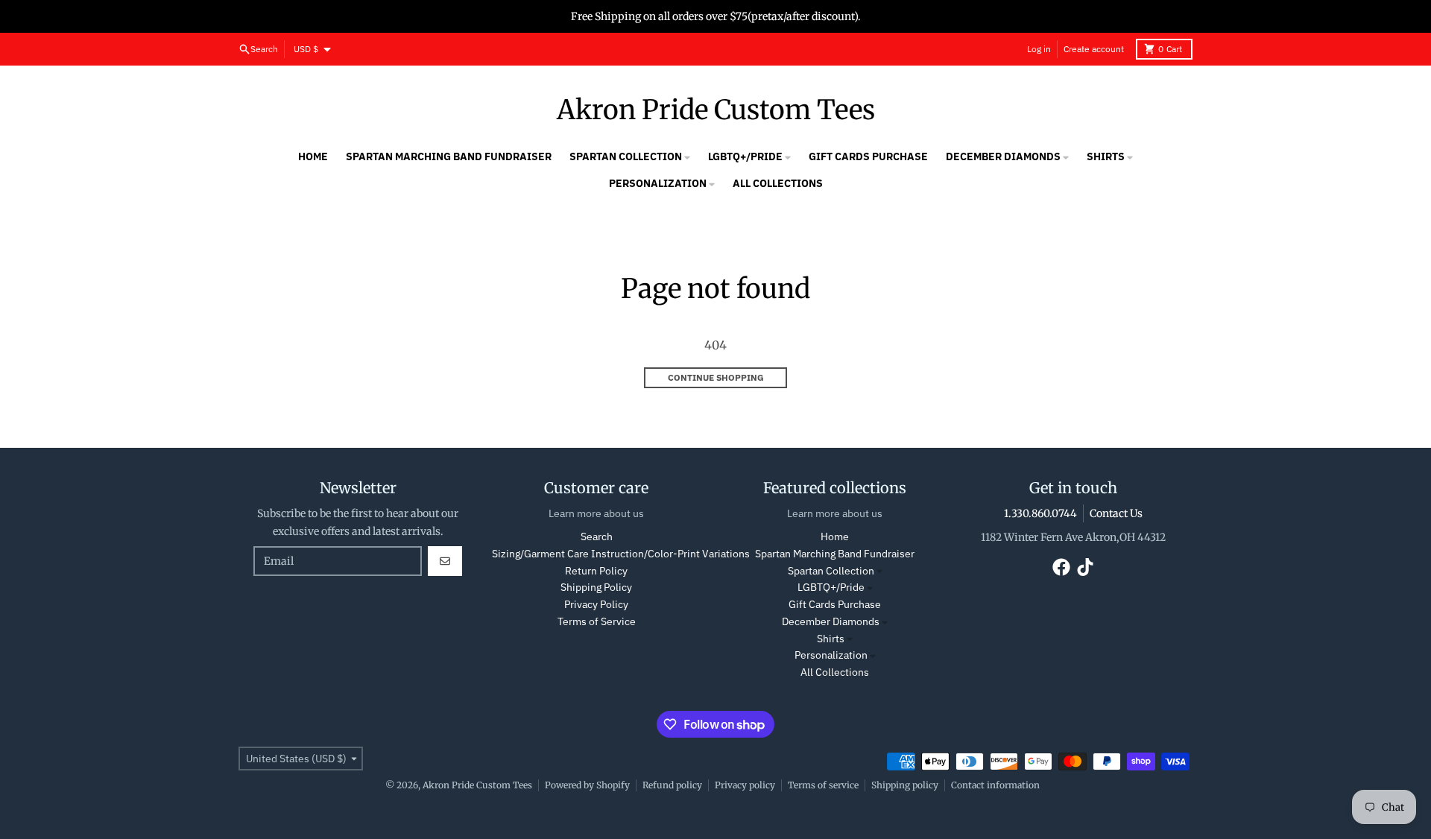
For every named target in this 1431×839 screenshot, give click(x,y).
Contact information (995, 785)
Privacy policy (745, 785)
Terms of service (823, 785)
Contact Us (1116, 513)
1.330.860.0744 (1040, 513)
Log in (1039, 48)
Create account (1094, 48)
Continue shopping (716, 377)
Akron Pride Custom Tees (716, 110)
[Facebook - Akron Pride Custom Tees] (1061, 567)
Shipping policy (904, 785)
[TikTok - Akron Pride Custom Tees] (1085, 567)
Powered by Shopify (587, 785)
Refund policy (672, 785)
